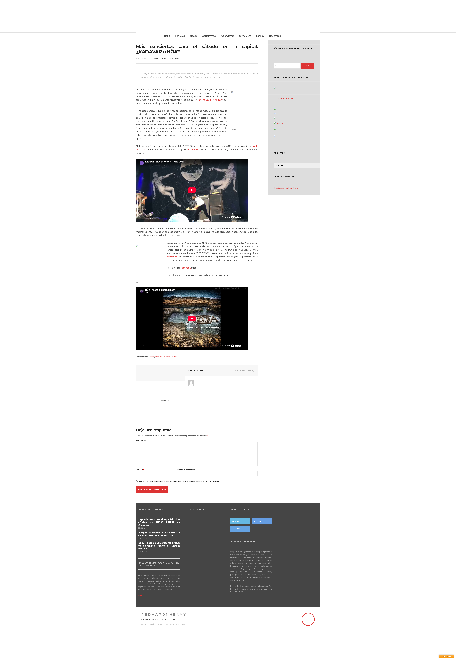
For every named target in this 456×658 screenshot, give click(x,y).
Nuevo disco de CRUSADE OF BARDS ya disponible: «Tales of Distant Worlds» (159, 545)
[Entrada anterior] (148, 373)
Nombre (140, 470)
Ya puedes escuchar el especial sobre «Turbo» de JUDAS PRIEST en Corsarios (159, 522)
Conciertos (209, 36)
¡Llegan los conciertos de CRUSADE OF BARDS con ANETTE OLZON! (159, 534)
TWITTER (235, 521)
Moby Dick (169, 356)
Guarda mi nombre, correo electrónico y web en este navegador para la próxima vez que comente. (179, 481)
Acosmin (182, 624)
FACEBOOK (258, 521)
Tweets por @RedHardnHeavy (286, 188)
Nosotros (275, 36)
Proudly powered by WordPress (151, 624)
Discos (193, 36)
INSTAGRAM (236, 529)
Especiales (245, 36)
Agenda (260, 36)
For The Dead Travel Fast (209, 99)
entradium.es (173, 256)
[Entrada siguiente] (172, 373)
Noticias (180, 36)
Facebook (193, 149)
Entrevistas (227, 36)
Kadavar (151, 356)
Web (219, 470)
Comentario (142, 441)
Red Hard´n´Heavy (159, 58)
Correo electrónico (186, 470)
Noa (175, 356)
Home (167, 36)
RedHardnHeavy (164, 614)
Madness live (160, 356)
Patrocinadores (284, 98)
